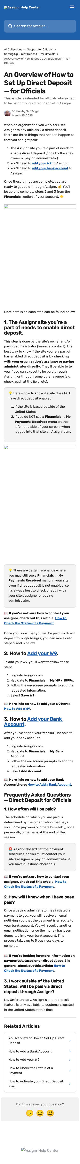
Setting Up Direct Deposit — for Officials (29, 54)
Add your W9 (42, 653)
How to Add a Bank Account (49, 784)
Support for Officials (40, 49)
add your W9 (41, 163)
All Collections (13, 49)
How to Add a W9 (17, 709)
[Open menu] (72, 7)
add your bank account (50, 168)
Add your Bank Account (33, 721)
